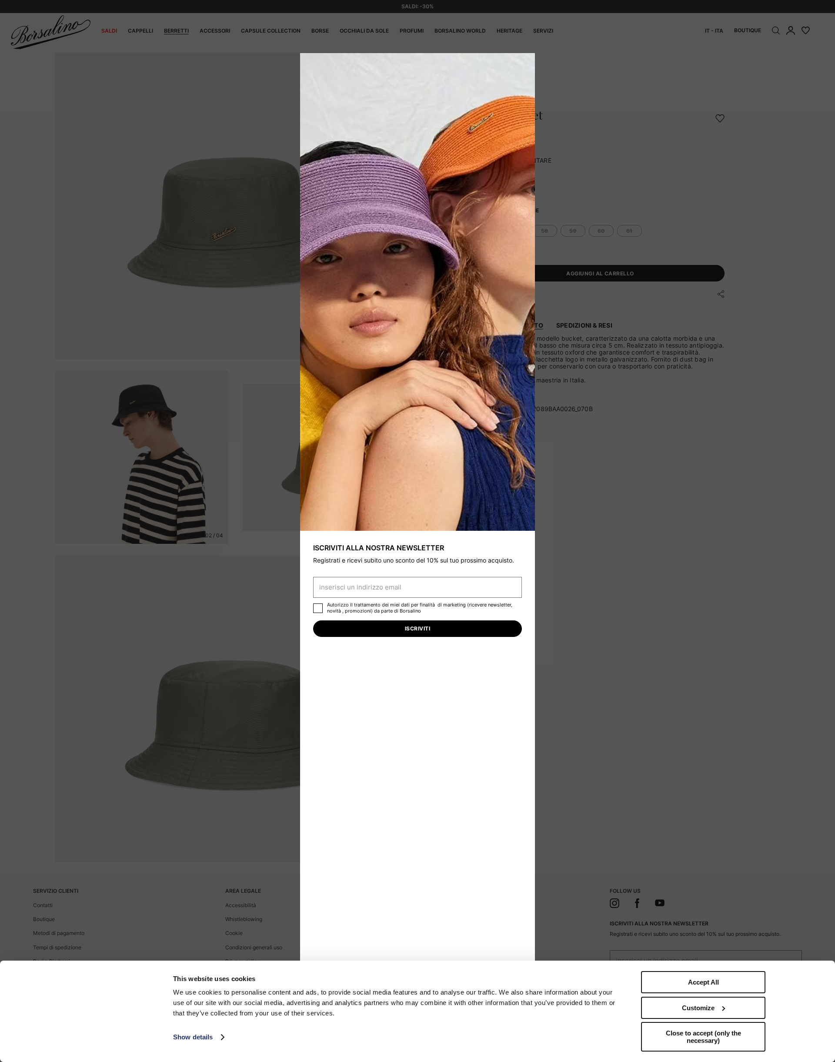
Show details (193, 1037)
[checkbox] (318, 608)
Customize (698, 1008)
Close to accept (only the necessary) (703, 1036)
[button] (525, 63)
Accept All (703, 982)
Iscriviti (417, 628)
